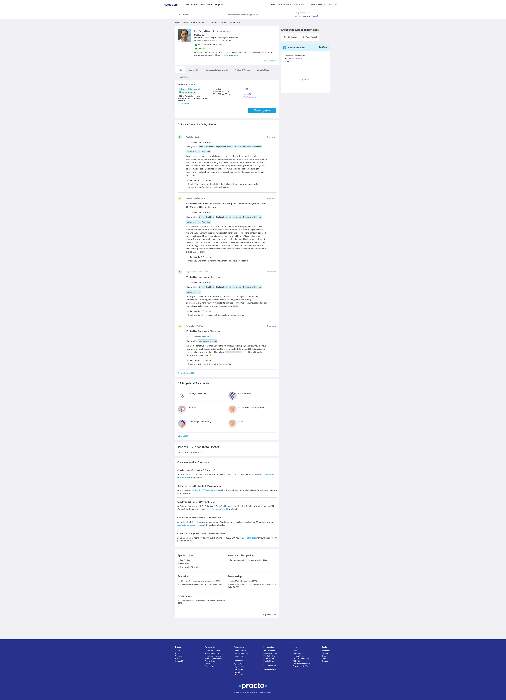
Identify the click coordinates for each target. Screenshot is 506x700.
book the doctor (250, 537)
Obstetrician (184, 560)
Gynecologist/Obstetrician (190, 567)
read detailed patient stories (190, 525)
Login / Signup (334, 4)
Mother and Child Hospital (189, 89)
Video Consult (311, 37)
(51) (194, 70)
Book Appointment (263, 111)
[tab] (180, 69)
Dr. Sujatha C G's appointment (205, 490)
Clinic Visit (292, 37)
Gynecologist (184, 563)
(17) (183, 436)
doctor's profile (222, 509)
